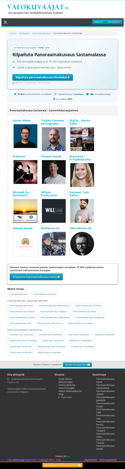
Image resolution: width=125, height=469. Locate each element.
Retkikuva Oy (50, 228)
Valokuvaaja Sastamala (21, 352)
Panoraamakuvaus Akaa (84, 311)
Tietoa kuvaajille (66, 388)
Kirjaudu (99, 22)
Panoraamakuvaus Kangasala (90, 317)
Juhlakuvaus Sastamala (80, 340)
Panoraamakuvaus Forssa (49, 323)
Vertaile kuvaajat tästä (76, 364)
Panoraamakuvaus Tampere (53, 311)
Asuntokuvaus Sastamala (21, 334)
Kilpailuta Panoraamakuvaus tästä (35, 277)
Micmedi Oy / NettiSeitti (21, 193)
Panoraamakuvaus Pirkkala (88, 305)
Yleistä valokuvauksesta (70, 391)
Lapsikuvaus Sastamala (21, 346)
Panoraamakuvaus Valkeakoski (55, 317)
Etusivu (13, 33)
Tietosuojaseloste (108, 459)
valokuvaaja (18, 459)
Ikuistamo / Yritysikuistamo (80, 158)
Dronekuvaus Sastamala (50, 334)
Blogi (60, 394)
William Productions (49, 193)
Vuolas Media (22, 120)
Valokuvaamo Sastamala (49, 352)
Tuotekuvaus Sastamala (82, 346)
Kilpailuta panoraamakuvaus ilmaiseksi (41, 77)
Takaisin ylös (61, 456)
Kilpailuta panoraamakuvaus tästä (61, 465)
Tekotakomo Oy (80, 228)
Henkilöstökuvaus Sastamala (23, 340)
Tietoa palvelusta (66, 385)
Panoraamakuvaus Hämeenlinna (105, 386)
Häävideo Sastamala (104, 334)
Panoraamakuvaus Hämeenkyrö (54, 305)
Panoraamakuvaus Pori (21, 323)
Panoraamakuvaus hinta (44, 294)
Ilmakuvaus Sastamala (53, 340)
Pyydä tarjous (65, 378)
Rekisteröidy (114, 22)
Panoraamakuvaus (41, 33)
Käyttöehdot (91, 459)
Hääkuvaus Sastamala (78, 334)
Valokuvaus (24, 33)
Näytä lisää (66, 397)
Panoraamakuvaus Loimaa (22, 317)
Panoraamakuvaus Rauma (80, 323)
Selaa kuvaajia (65, 381)
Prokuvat (19, 156)
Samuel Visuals (22, 228)
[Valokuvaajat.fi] (42, 10)
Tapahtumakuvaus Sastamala (51, 346)
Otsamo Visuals (51, 156)
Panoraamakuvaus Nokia (21, 305)
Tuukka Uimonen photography (52, 122)
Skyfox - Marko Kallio (80, 122)
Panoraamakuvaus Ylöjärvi (22, 311)
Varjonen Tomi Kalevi (79, 193)
